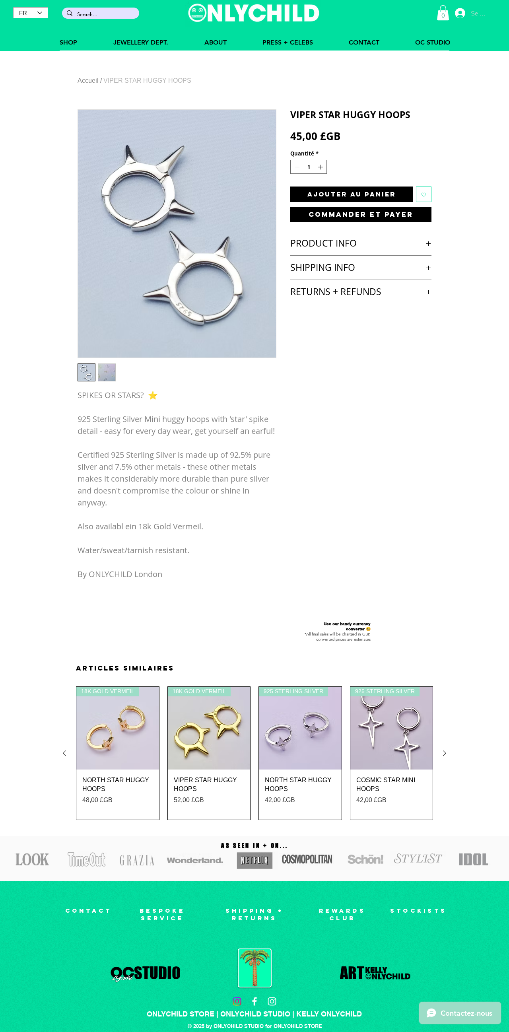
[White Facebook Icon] (254, 1001)
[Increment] (321, 167)
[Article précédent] (64, 753)
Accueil (88, 80)
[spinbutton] (309, 167)
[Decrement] (296, 167)
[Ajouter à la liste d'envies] (423, 194)
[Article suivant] (444, 753)
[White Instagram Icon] (272, 1001)
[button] (443, 12)
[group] (254, 753)
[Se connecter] (459, 13)
